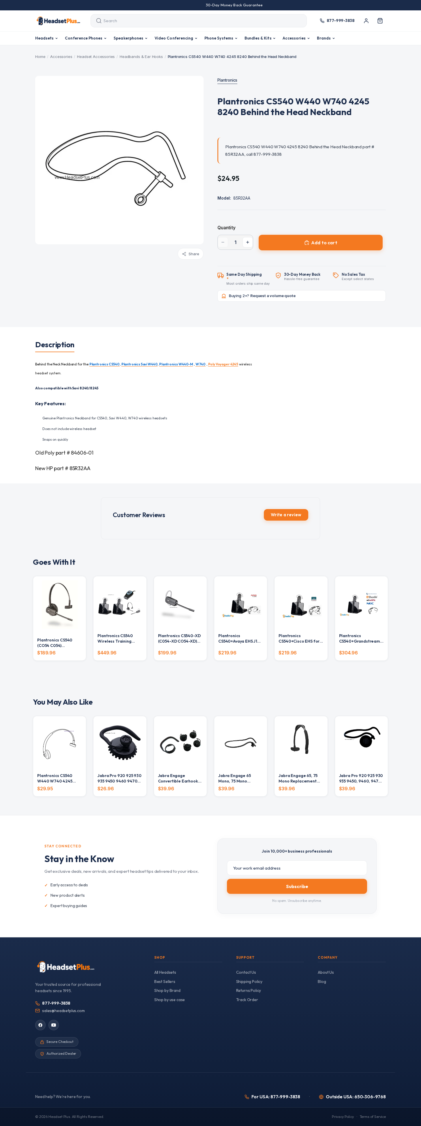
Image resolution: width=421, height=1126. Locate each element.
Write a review (286, 514)
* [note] (248, 279)
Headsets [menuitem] (44, 38)
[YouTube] (53, 1025)
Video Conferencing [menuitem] (174, 38)
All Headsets (165, 972)
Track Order (247, 999)
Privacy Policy (343, 1116)
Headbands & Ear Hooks (141, 56)
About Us (326, 972)
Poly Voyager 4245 (223, 364)
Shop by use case (169, 999)
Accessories (61, 56)
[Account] (366, 21)
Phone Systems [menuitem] (218, 38)
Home (40, 56)
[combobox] (193, 21)
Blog (322, 981)
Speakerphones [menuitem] (128, 38)
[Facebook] (40, 1025)
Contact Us (246, 972)
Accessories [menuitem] (294, 38)
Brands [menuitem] (324, 38)
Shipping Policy (249, 981)
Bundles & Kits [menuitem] (258, 38)
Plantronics (227, 80)
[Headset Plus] (58, 20)
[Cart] (380, 21)
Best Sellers (164, 981)
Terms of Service (373, 1116)
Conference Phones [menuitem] (83, 38)
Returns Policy (248, 990)
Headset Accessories (96, 56)
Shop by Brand (167, 990)
